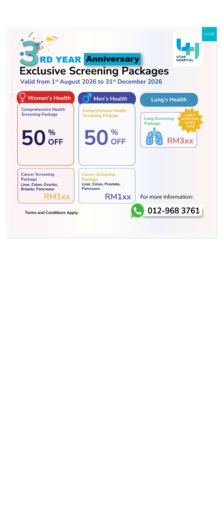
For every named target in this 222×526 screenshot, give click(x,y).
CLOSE (209, 34)
